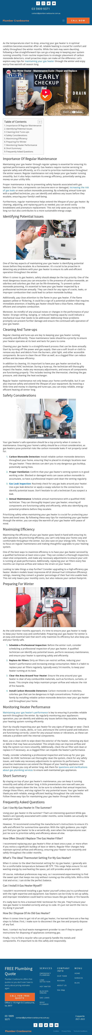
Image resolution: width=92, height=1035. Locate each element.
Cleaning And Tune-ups (17, 132)
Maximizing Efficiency (16, 138)
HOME (77, 973)
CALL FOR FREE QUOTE (20, 997)
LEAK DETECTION (45, 981)
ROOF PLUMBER (44, 1003)
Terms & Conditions (80, 1031)
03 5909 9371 (41, 9)
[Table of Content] (40, 122)
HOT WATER (45, 986)
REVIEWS (61, 980)
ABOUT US (62, 985)
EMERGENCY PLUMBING (45, 974)
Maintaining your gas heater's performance (25, 712)
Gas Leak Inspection (20, 483)
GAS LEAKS (44, 998)
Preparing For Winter (16, 141)
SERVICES (79, 978)
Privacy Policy (66, 1031)
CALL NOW (78, 20)
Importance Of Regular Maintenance (23, 125)
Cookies (56, 1031)
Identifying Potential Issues (19, 128)
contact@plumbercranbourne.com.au (46, 13)
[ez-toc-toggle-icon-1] (38, 122)
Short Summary (13, 148)
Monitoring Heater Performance (21, 145)
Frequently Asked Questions (19, 151)
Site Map (61, 990)
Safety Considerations (16, 135)
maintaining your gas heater (39, 61)
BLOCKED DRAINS (44, 992)
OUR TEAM (62, 976)
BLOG (77, 983)
